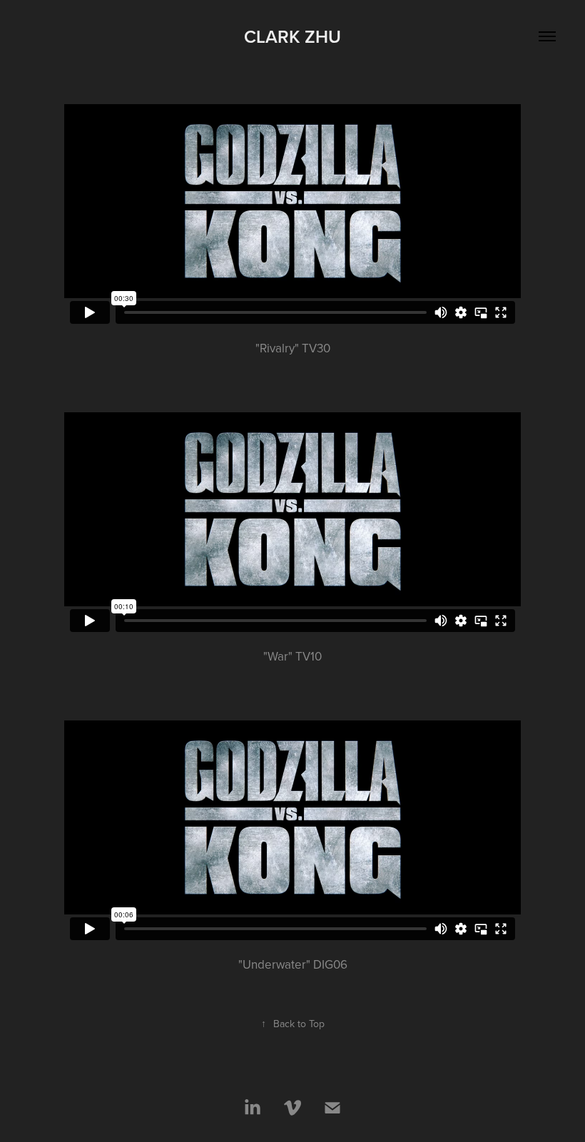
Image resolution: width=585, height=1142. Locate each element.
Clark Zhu (292, 36)
